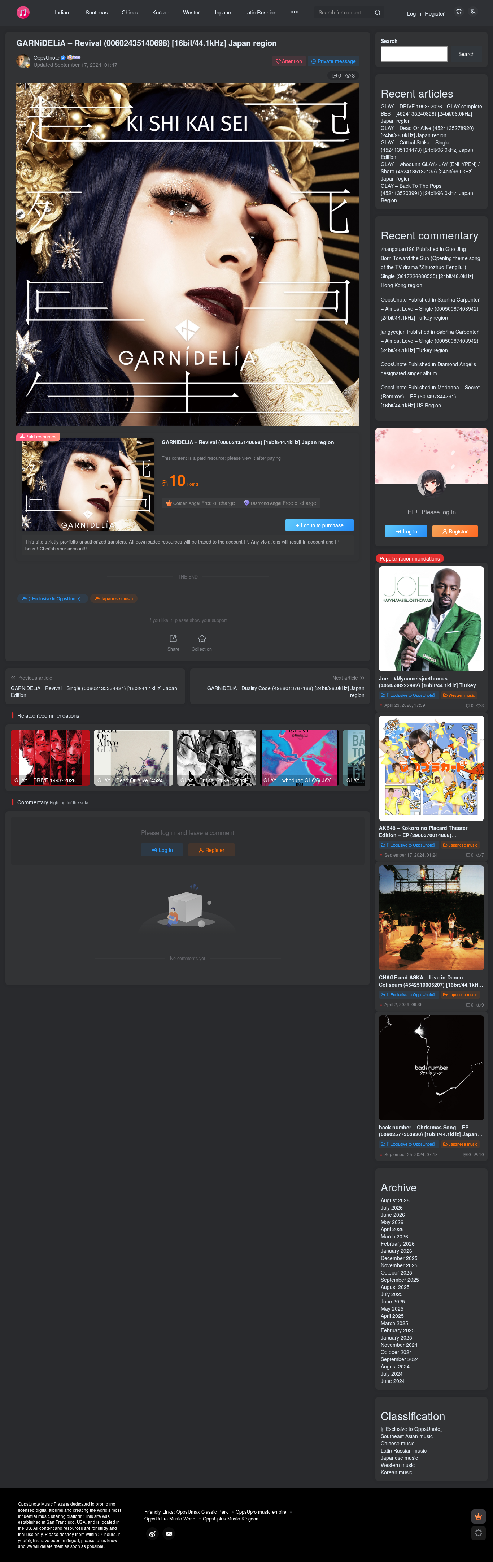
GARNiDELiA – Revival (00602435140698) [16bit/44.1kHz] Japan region (146, 42)
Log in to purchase (322, 525)
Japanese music (117, 598)
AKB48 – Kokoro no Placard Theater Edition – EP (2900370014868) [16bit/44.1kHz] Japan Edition (423, 834)
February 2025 (398, 1330)
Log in (414, 13)
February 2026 (398, 1243)
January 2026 (396, 1250)
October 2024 (396, 1351)
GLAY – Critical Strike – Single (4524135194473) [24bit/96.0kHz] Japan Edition (427, 149)
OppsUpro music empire (261, 1511)
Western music (462, 695)
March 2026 (394, 1236)
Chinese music (397, 1443)
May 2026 (392, 1221)
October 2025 (396, 1272)
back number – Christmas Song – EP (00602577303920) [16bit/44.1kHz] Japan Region (428, 1134)
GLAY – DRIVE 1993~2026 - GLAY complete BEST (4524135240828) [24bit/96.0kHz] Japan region (431, 113)
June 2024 (393, 1380)
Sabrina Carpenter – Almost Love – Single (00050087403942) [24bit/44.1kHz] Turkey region (430, 308)
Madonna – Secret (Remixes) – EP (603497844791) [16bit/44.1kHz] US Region (430, 396)
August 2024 (395, 1366)
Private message (337, 61)
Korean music (396, 1472)
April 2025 (392, 1315)
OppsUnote (47, 57)
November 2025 (399, 1265)
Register (435, 13)
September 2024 (400, 1359)
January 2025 (396, 1337)
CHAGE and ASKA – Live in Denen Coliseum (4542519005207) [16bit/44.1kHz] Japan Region (431, 984)
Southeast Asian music (407, 1436)
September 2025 (400, 1279)
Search (389, 40)
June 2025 (393, 1301)
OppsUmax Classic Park (202, 1511)
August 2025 (395, 1286)
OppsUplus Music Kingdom (231, 1518)
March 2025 (394, 1323)
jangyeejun (393, 331)
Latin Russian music (404, 1450)
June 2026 (393, 1214)
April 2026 (392, 1229)
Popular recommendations (410, 558)
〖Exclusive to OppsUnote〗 (55, 598)
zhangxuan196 (398, 248)
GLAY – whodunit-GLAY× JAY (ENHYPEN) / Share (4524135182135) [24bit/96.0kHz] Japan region (430, 171)
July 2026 (392, 1207)
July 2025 (392, 1294)
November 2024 (399, 1344)
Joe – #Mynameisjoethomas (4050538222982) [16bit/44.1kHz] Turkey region (427, 685)
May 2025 (392, 1308)
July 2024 (392, 1373)
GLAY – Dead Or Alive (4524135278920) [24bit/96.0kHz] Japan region (427, 131)
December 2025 (399, 1258)
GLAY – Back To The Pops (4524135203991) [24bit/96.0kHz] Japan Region (427, 193)
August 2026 (395, 1200)
